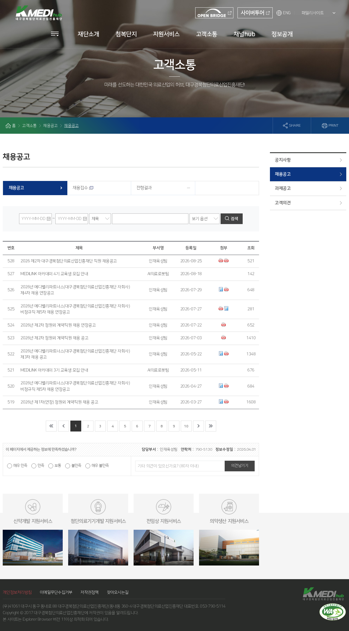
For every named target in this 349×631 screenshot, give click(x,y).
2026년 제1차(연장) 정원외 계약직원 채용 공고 (59, 402)
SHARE (295, 125)
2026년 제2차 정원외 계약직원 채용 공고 (54, 338)
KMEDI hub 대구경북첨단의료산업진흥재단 (38, 10)
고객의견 (283, 202)
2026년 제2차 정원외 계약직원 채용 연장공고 (58, 325)
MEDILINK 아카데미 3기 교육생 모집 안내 (54, 370)
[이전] (63, 426)
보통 (58, 465)
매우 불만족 (100, 465)
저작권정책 (89, 592)
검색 (234, 218)
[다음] (198, 426)
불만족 (76, 465)
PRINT (333, 125)
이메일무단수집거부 (56, 592)
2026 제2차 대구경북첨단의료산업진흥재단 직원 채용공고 (68, 261)
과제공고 (283, 188)
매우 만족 (20, 465)
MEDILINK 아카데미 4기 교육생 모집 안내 (54, 274)
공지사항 (283, 159)
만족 (41, 465)
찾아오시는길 (118, 592)
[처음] (51, 426)
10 (186, 426)
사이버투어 (252, 13)
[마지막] (210, 426)
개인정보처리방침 (17, 592)
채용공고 (283, 174)
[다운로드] (221, 261)
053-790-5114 (212, 606)
